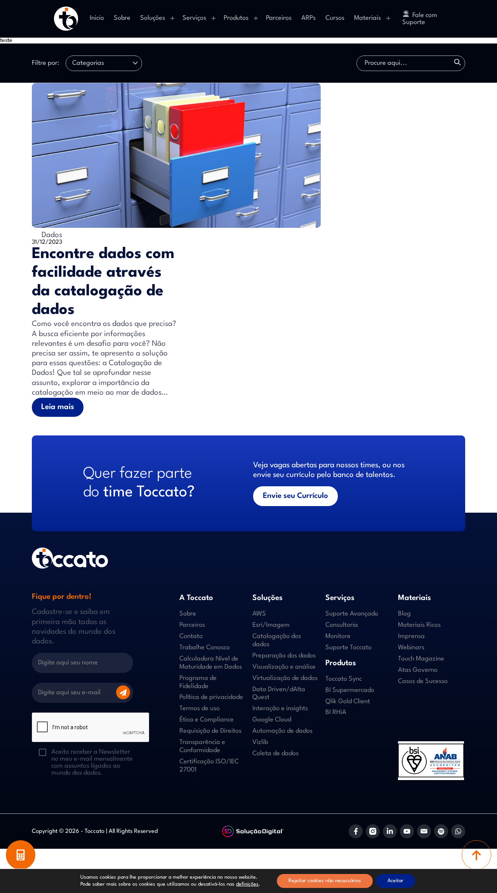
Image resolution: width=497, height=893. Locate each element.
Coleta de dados (275, 753)
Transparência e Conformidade (202, 746)
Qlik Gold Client (347, 701)
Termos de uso (199, 708)
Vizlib (260, 742)
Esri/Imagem (271, 625)
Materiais (367, 18)
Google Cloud (271, 719)
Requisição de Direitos (210, 731)
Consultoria (341, 625)
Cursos (334, 18)
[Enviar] (123, 692)
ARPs (308, 18)
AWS (259, 613)
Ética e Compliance (206, 719)
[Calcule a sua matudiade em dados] (20, 855)
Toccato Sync (343, 679)
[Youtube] (407, 831)
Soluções (152, 18)
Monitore (338, 636)
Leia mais (57, 407)
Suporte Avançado (351, 613)
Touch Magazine (421, 658)
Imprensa (411, 636)
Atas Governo (418, 670)
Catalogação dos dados (276, 640)
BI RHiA (335, 712)
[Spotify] (441, 831)
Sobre (122, 18)
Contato (191, 636)
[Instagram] (373, 831)
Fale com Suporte (419, 19)
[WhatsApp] (458, 831)
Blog (404, 613)
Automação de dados (282, 731)
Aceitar (395, 880)
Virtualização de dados (285, 678)
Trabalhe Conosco (204, 647)
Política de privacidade (211, 697)
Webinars (411, 647)
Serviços (194, 18)
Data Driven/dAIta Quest (278, 693)
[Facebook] (356, 831)
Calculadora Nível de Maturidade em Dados (210, 662)
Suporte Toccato (348, 647)
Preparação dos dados (284, 655)
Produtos (236, 18)
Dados (51, 235)
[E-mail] (424, 831)
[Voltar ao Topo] (476, 855)
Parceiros (279, 18)
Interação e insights (280, 708)
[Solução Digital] (253, 831)
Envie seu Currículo (295, 496)
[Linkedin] (390, 831)
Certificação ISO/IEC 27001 (209, 765)
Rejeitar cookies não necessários (324, 880)
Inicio (97, 18)
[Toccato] (66, 19)
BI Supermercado (349, 690)
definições (247, 884)
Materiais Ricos (419, 625)
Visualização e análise (284, 667)
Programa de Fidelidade (198, 682)
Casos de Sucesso (423, 681)
